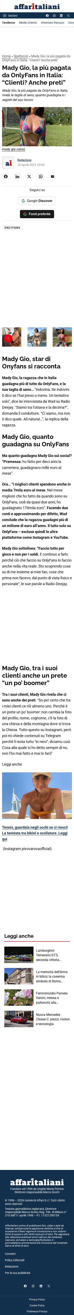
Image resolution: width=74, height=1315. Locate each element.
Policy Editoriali (14, 1260)
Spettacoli (21, 56)
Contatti (10, 1253)
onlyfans (12, 227)
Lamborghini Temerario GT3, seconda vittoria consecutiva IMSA (49, 955)
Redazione (24, 160)
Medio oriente (28, 22)
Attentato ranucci (52, 22)
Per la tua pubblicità (17, 1273)
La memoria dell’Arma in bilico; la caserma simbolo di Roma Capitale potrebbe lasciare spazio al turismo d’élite (52, 977)
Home (6, 56)
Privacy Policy (37, 1299)
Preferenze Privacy (37, 1311)
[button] (66, 338)
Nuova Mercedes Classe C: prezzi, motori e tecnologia (53, 1019)
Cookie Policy (37, 1305)
